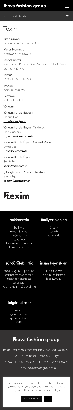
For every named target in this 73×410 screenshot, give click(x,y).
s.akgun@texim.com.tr (17, 180)
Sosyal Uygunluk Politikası (19, 271)
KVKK (19, 322)
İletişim (19, 310)
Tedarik (54, 231)
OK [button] (48, 398)
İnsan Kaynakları (54, 263)
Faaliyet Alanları (54, 220)
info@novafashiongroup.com (38, 368)
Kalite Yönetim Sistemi (19, 243)
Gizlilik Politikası (19, 318)
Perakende (53, 235)
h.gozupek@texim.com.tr (18, 136)
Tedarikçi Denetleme (19, 278)
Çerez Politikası (19, 314)
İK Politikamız (54, 271)
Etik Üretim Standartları (19, 274)
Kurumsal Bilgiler (16, 16)
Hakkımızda (19, 220)
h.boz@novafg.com (15, 121)
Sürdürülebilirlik (19, 263)
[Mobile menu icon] (67, 6)
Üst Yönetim (19, 239)
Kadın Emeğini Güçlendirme (19, 286)
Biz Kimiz (19, 227)
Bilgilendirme (19, 303)
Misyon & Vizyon (19, 231)
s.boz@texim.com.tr (15, 166)
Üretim (54, 227)
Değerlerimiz (19, 235)
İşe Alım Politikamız (54, 274)
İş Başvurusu (53, 278)
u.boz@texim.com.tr (15, 151)
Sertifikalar (19, 282)
